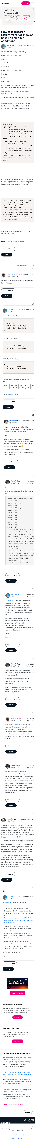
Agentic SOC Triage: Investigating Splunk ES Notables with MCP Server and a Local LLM (17, 1074)
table (22, 241)
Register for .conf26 (17, 993)
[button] (32, 28)
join (9, 241)
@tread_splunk (13, 394)
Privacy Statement (16, 1135)
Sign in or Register (22, 18)
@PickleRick (9, 601)
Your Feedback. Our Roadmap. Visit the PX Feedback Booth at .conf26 (17, 1058)
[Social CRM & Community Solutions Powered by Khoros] (28, 1112)
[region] (17, 1133)
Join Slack (17, 1017)
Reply (6, 254)
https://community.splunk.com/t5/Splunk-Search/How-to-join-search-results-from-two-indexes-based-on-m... (18, 920)
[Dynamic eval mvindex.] (33, 265)
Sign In (26, 3)
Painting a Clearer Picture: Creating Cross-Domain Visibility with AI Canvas (17, 1091)
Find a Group (17, 1041)
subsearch (15, 241)
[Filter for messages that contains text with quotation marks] (29, 265)
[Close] (32, 1126)
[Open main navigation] (32, 3)
